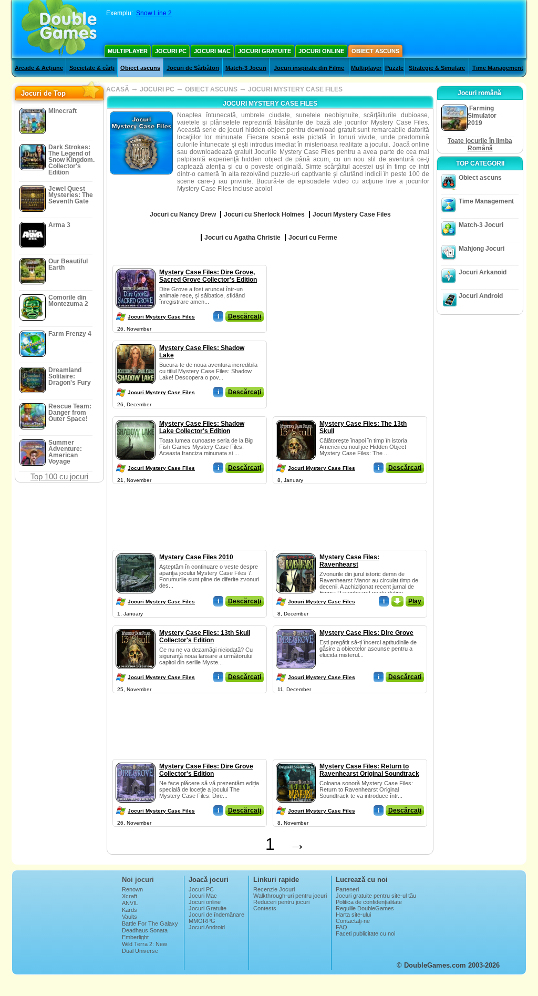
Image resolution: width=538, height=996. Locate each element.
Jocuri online (321, 51)
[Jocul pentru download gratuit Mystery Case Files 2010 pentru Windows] (136, 551)
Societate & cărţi (92, 68)
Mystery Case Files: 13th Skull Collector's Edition (204, 636)
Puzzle (394, 68)
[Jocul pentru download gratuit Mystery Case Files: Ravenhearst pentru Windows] (296, 551)
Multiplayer (128, 51)
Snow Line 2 (154, 13)
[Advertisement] (350, 330)
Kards (129, 910)
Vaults (129, 916)
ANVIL (130, 903)
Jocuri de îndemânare (216, 914)
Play (414, 601)
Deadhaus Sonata (145, 930)
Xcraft (129, 896)
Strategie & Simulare (437, 68)
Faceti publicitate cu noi (365, 933)
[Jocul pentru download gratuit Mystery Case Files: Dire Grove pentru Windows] (296, 627)
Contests (264, 908)
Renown (132, 889)
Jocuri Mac (212, 51)
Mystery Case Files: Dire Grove (366, 632)
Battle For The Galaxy (150, 923)
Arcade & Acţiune (39, 68)
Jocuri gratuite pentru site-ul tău (376, 895)
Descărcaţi (244, 316)
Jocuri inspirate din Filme (309, 68)
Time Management (497, 68)
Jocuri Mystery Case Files (161, 317)
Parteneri (347, 889)
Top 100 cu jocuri (59, 476)
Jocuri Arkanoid (482, 272)
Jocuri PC (171, 51)
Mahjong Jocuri (481, 248)
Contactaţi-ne (353, 921)
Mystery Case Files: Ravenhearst (349, 560)
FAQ (341, 927)
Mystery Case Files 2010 (196, 557)
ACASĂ (117, 89)
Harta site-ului (353, 914)
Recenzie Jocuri (274, 889)
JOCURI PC (157, 89)
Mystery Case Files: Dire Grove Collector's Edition (206, 770)
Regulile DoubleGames (365, 908)
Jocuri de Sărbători (193, 68)
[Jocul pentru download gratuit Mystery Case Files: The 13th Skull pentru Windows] (296, 418)
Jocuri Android (481, 296)
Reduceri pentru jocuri (281, 902)
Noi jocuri (138, 880)
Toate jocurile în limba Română (480, 144)
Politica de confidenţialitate (369, 902)
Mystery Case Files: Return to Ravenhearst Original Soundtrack (369, 770)
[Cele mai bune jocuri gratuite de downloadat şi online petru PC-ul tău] (59, 29)
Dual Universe (140, 951)
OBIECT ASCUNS (211, 89)
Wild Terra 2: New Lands (144, 947)
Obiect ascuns (375, 51)
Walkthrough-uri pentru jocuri (290, 895)
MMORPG (202, 921)
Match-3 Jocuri (245, 68)
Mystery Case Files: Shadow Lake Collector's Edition (201, 427)
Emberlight (135, 937)
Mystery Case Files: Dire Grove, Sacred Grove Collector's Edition (208, 276)
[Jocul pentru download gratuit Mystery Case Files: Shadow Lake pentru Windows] (136, 342)
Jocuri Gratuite (264, 51)
